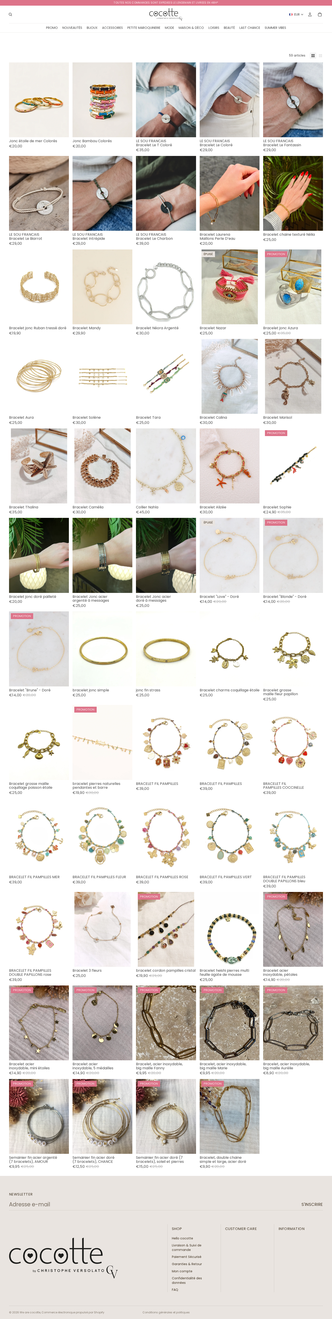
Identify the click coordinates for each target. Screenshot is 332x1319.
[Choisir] (62, 130)
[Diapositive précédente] (143, 100)
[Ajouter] (316, 130)
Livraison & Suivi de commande (186, 1247)
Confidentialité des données (187, 1280)
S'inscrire (312, 1204)
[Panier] (320, 14)
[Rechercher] (10, 14)
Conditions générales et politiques (166, 1312)
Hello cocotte (182, 1238)
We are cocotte (30, 1312)
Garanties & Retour (187, 1264)
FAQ (175, 1290)
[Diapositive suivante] (189, 100)
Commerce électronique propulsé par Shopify (73, 1312)
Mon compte (182, 1271)
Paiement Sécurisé (186, 1257)
